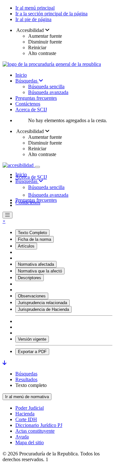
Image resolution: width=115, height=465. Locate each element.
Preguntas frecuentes (36, 98)
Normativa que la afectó (40, 271)
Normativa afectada (36, 264)
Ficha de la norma (34, 239)
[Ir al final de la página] (4, 363)
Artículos (26, 246)
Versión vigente (32, 339)
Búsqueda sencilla (46, 86)
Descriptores (29, 277)
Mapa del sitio (29, 442)
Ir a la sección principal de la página (51, 13)
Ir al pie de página (33, 19)
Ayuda (22, 436)
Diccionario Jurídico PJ (38, 425)
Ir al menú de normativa (27, 396)
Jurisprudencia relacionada (42, 302)
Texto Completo (32, 232)
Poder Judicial (29, 408)
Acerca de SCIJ (31, 109)
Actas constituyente (35, 431)
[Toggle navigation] (37, 167)
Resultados (26, 379)
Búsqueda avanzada (48, 92)
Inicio (21, 75)
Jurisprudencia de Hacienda (43, 309)
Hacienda (24, 413)
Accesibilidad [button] (30, 30)
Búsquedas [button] (27, 181)
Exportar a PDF (32, 351)
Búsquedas (27, 80)
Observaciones (32, 296)
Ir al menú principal (35, 8)
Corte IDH (26, 419)
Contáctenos (27, 103)
